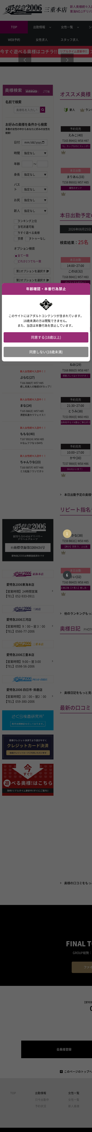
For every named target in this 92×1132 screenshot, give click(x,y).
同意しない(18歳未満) (46, 352)
